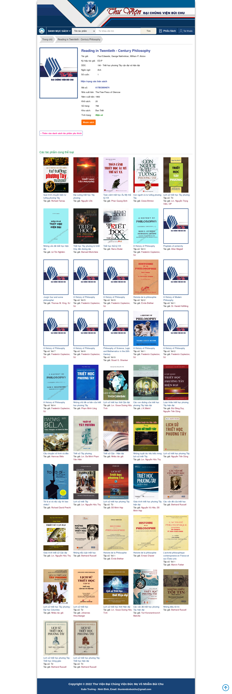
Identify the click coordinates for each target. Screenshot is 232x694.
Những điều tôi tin (171, 606)
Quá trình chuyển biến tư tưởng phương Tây (54, 196)
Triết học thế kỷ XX (112, 245)
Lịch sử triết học (80, 606)
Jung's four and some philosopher (53, 298)
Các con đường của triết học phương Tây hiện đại (146, 404)
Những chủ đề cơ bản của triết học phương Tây (87, 404)
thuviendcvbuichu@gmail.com (134, 689)
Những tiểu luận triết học (84, 552)
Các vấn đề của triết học (174, 501)
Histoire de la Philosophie (115, 552)
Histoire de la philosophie (144, 296)
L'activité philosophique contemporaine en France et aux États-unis (176, 555)
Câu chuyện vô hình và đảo (55, 453)
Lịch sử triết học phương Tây (176, 453)
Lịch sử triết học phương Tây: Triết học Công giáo (56, 659)
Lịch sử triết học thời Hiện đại (116, 606)
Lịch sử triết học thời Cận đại (116, 402)
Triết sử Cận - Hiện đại (113, 453)
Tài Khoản (188, 30)
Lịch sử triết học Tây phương (176, 194)
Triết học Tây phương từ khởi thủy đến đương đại (86, 247)
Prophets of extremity (173, 245)
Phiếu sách (169, 30)
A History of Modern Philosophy (172, 298)
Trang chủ (47, 39)
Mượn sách (88, 122)
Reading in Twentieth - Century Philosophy (79, 39)
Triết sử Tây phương (82, 453)
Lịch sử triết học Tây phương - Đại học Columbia (57, 608)
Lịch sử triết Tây (80, 501)
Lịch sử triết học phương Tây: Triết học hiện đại (86, 659)
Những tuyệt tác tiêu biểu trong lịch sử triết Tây (147, 455)
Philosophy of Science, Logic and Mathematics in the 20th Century (116, 351)
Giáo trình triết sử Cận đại (55, 552)
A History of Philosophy (144, 245)
